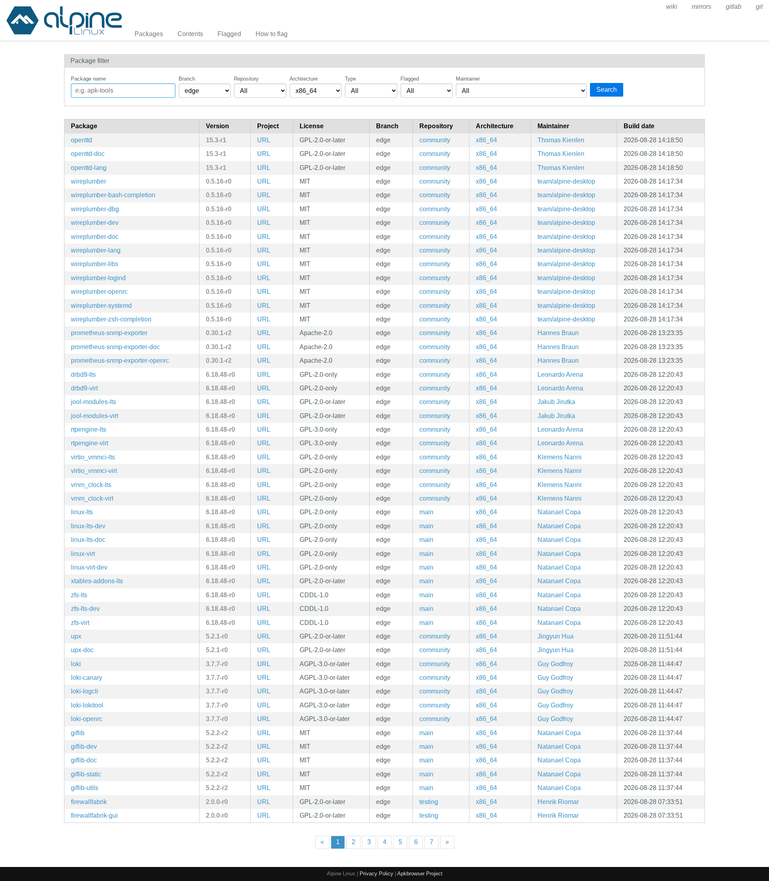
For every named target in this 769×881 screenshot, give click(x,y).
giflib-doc (84, 760)
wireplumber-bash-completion (113, 195)
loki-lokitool (87, 705)
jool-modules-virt (94, 415)
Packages (149, 33)
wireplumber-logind (98, 278)
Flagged (229, 33)
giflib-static (86, 774)
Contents (190, 33)
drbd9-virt (84, 388)
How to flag (272, 33)
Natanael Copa (559, 512)
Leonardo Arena (560, 374)
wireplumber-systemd (101, 305)
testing (428, 801)
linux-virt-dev (89, 567)
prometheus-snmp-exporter (109, 332)
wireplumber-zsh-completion (111, 319)
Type (350, 79)
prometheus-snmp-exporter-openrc (120, 360)
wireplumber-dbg (95, 209)
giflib (78, 732)
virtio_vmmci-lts (93, 457)
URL (263, 140)
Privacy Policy (376, 874)
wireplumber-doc (95, 236)
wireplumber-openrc (99, 291)
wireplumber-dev (95, 222)
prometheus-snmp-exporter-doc (115, 347)
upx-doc (82, 650)
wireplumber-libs (94, 264)
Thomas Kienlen (560, 140)
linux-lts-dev (88, 526)
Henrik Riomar (558, 801)
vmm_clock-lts (91, 484)
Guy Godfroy (555, 664)
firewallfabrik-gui (94, 815)
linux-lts (82, 512)
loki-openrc (87, 718)
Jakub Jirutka (556, 401)
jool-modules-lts (93, 401)
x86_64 (486, 140)
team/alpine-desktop (566, 181)
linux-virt (83, 553)
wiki (671, 6)
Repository (246, 79)
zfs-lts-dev (85, 608)
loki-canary (86, 677)
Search (606, 89)
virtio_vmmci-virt (94, 470)
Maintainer (468, 79)
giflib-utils (84, 787)
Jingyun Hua (555, 636)
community (434, 140)
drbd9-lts (83, 374)
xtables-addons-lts (97, 581)
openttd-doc (88, 153)
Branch (187, 79)
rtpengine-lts (88, 429)
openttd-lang (89, 167)
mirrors (701, 6)
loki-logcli (84, 691)
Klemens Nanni (559, 457)
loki (76, 664)
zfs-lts (79, 595)
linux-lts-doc (88, 539)
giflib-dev (84, 746)
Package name (88, 79)
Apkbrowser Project (420, 874)
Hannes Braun (558, 332)
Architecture (304, 79)
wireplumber (88, 181)
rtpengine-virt (89, 443)
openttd (81, 140)
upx (76, 636)
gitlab (733, 6)
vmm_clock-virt (92, 498)
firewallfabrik (89, 801)
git (759, 6)
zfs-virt (80, 622)
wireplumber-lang (96, 250)
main (426, 512)
